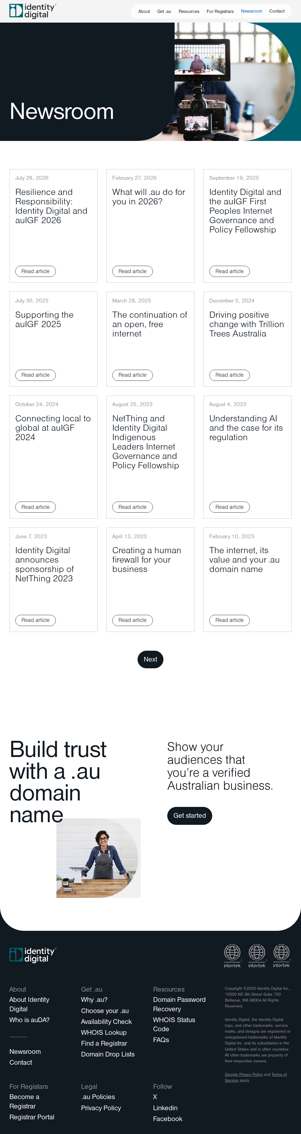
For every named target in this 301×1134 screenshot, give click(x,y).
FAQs (161, 1040)
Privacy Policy (101, 1109)
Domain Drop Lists (108, 1055)
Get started (189, 816)
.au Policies (98, 1097)
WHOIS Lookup (104, 1033)
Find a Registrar (104, 1044)
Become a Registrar (24, 1102)
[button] (144, 11)
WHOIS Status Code (174, 1025)
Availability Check (106, 1022)
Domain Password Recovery (179, 1005)
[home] (32, 11)
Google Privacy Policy (244, 1075)
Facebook (167, 1119)
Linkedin (165, 1109)
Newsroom (251, 11)
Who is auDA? (29, 1020)
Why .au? (94, 1000)
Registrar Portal (31, 1118)
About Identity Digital (29, 1005)
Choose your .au (105, 1011)
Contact (277, 11)
